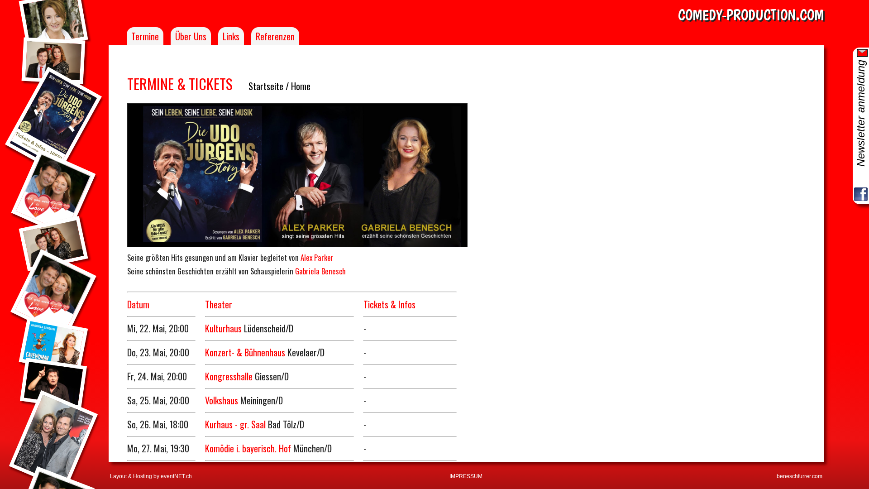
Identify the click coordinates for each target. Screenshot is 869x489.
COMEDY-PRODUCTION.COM (751, 15)
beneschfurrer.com (799, 476)
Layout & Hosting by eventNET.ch (151, 476)
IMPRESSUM (465, 476)
